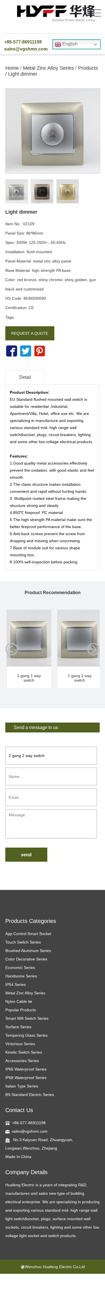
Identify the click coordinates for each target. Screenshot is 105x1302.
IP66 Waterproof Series (25, 1069)
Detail (25, 377)
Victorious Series (20, 1043)
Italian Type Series (21, 1086)
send (26, 854)
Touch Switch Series (23, 942)
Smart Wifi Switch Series (26, 1018)
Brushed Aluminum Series (28, 950)
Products (88, 68)
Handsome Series (21, 976)
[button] (93, 649)
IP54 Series (15, 984)
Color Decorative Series (26, 959)
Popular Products (20, 1010)
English (69, 43)
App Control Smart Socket (28, 933)
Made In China (18, 1156)
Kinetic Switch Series (23, 1052)
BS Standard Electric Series (29, 1094)
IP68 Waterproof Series (25, 1077)
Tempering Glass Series (26, 1035)
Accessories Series (22, 1060)
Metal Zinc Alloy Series (48, 68)
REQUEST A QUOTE (29, 333)
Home (12, 68)
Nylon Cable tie (18, 1001)
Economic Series (20, 967)
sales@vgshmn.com (26, 49)
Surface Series (18, 1027)
